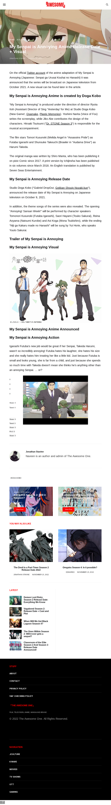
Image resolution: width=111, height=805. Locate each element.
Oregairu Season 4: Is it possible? (80, 567)
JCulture (74, 492)
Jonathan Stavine (35, 452)
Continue (25, 492)
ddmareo (18, 503)
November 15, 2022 (40, 574)
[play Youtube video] (55, 400)
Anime (16, 492)
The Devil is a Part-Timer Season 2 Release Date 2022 (31, 568)
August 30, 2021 (32, 503)
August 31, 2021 (88, 503)
